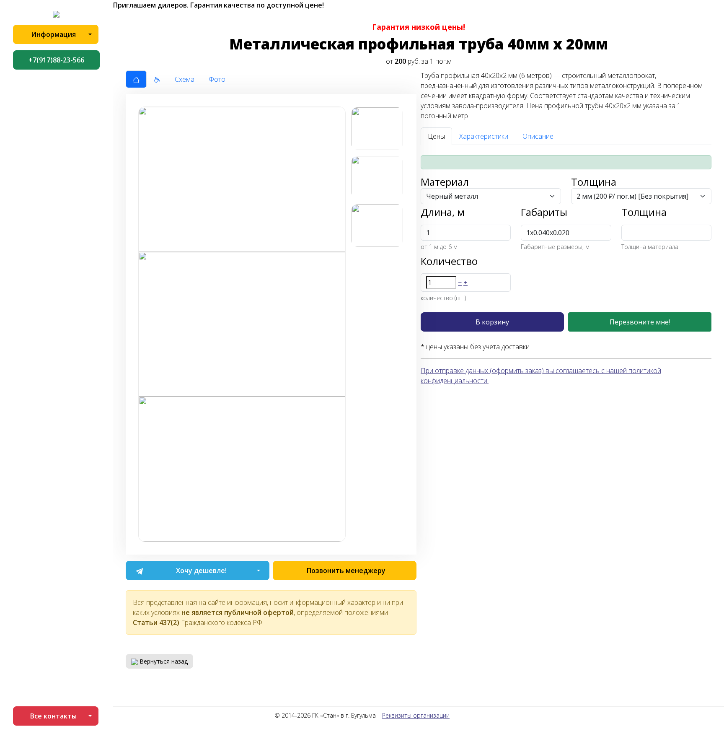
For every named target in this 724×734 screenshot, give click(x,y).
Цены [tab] (436, 136)
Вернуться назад (163, 661)
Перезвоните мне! (640, 322)
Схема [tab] (184, 79)
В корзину (492, 322)
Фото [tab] (217, 79)
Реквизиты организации (416, 715)
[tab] (136, 79)
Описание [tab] (537, 136)
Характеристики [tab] (483, 136)
